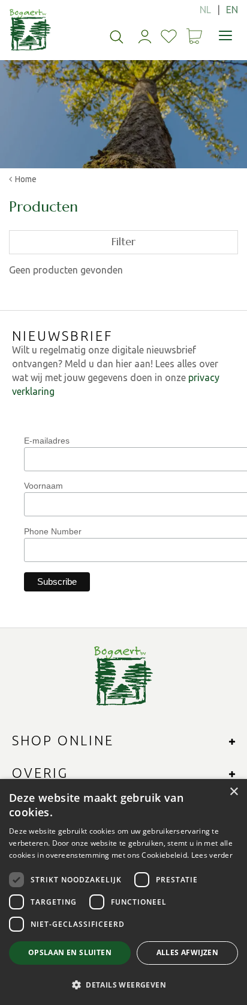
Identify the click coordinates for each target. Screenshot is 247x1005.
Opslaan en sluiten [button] (70, 952)
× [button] (233, 791)
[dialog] (123, 892)
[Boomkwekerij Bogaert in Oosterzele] (30, 30)
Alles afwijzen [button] (187, 952)
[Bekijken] (194, 36)
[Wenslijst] (168, 36)
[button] (123, 984)
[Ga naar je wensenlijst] (168, 36)
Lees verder (212, 855)
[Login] (144, 36)
